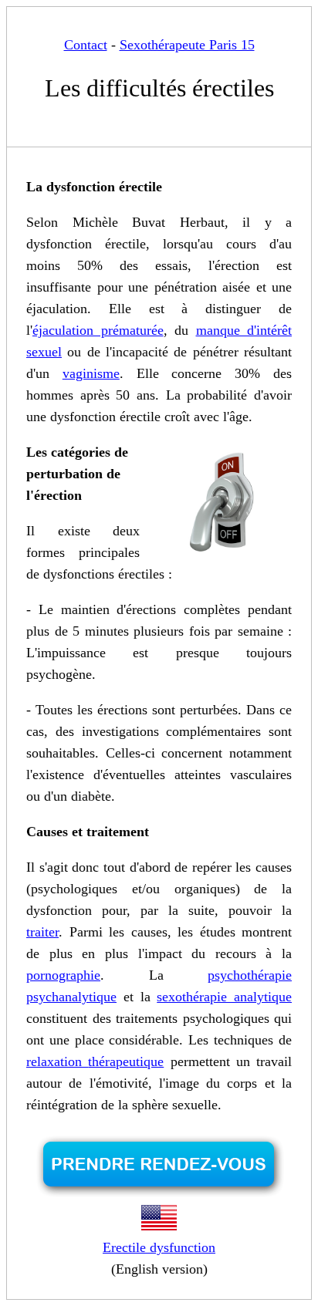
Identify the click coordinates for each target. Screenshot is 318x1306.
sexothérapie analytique (224, 996)
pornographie (63, 975)
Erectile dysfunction (159, 1247)
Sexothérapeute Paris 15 (187, 44)
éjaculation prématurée (98, 330)
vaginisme (91, 373)
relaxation (57, 1061)
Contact (85, 44)
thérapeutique (126, 1061)
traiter (42, 932)
